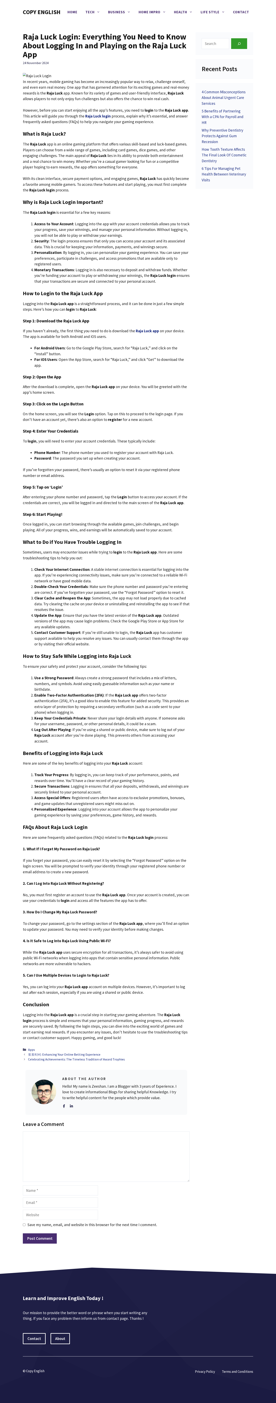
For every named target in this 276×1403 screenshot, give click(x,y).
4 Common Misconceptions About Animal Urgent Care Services (223, 97)
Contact (241, 12)
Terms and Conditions (237, 1371)
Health (180, 12)
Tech (90, 12)
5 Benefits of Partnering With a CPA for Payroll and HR (222, 117)
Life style (210, 12)
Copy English (41, 12)
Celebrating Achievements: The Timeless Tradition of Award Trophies (76, 1059)
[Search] (239, 43)
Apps (31, 1050)
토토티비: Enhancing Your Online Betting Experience (64, 1054)
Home (72, 12)
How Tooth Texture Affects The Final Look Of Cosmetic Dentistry (224, 155)
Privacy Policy (205, 1371)
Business (116, 12)
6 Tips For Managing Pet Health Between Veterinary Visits (224, 174)
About (60, 1338)
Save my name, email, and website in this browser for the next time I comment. (92, 1224)
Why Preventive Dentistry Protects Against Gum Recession (222, 136)
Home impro (149, 12)
